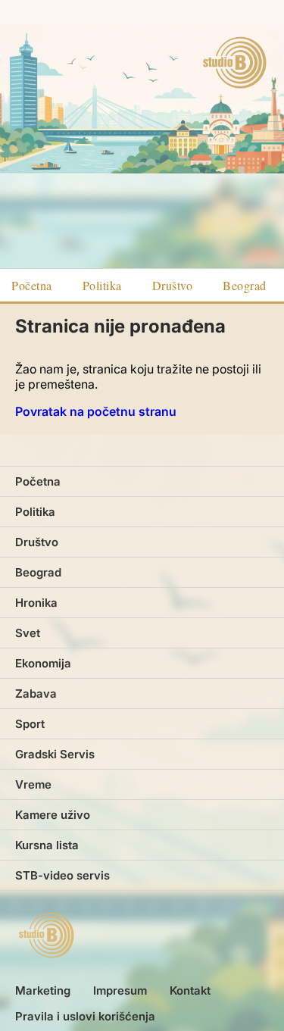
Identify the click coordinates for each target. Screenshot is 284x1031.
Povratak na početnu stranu (95, 411)
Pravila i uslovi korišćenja (85, 1016)
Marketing (42, 990)
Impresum (120, 990)
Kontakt (190, 990)
